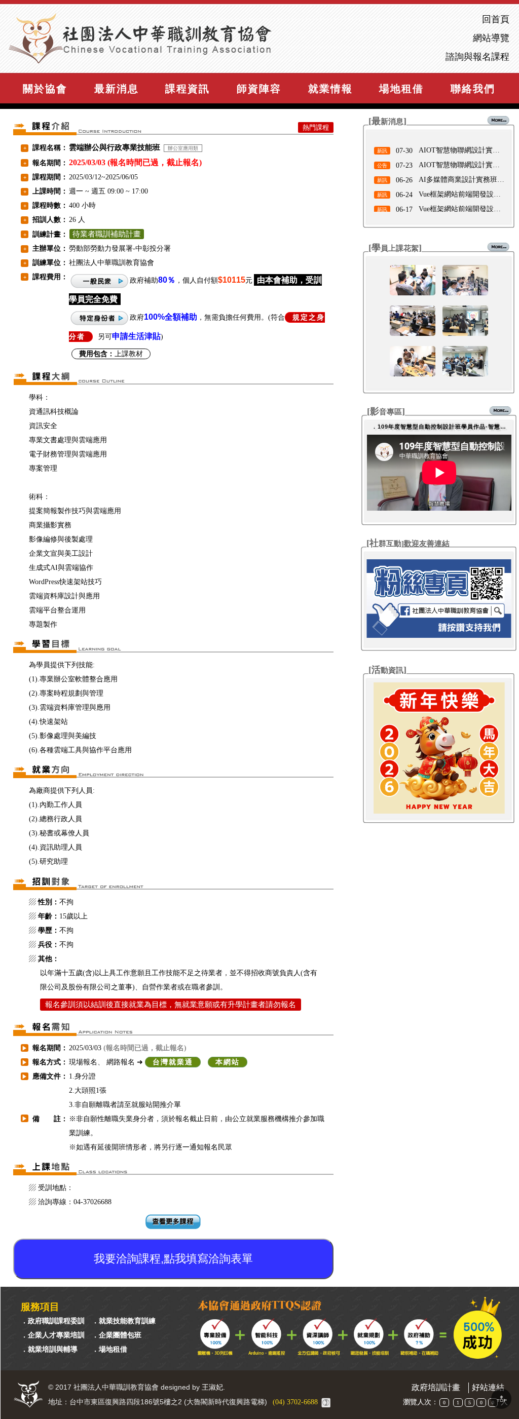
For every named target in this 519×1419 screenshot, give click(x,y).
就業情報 (330, 88)
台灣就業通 (173, 1062)
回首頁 (495, 19)
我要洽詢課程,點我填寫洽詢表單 (173, 1258)
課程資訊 (187, 88)
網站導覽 (491, 38)
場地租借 (401, 88)
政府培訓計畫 (436, 1387)
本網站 (227, 1062)
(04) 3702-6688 (295, 1402)
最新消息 (116, 88)
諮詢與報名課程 (477, 57)
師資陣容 (259, 88)
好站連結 (488, 1387)
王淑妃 (212, 1387)
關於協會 (45, 88)
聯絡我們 (473, 88)
